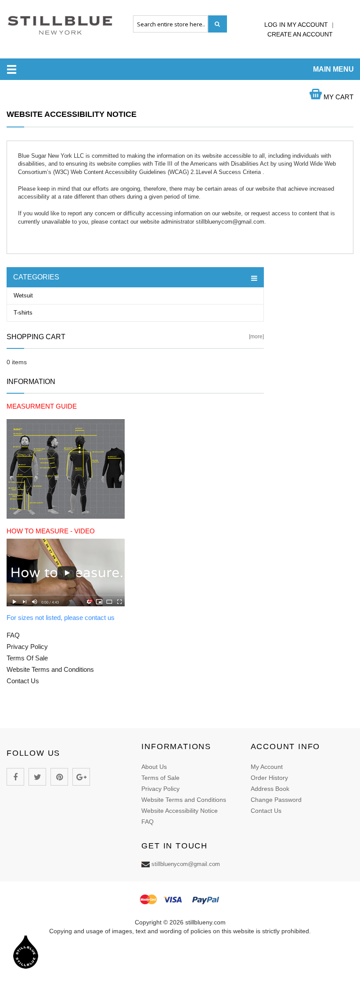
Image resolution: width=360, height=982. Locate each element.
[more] (256, 337)
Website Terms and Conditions (183, 799)
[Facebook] (15, 777)
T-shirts (23, 312)
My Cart (337, 97)
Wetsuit (23, 295)
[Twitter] (37, 777)
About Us (154, 766)
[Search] (217, 24)
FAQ (147, 821)
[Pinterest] (59, 777)
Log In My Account (297, 24)
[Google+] (81, 777)
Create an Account (300, 34)
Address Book (270, 788)
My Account (267, 766)
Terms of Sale (160, 777)
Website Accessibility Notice (179, 810)
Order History (269, 777)
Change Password (276, 799)
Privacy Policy (160, 788)
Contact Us (266, 810)
